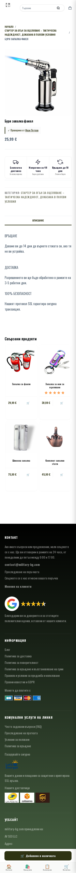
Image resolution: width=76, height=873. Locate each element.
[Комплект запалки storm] (55, 437)
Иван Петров (32, 130)
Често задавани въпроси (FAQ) (23, 726)
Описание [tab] (38, 220)
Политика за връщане (18, 746)
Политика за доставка (18, 656)
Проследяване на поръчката (22, 572)
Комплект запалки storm (54, 462)
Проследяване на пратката (21, 733)
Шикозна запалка (21, 460)
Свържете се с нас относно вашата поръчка (31, 578)
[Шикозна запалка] (21, 437)
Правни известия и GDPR (20, 682)
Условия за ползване (17, 739)
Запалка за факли (21, 384)
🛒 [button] (28, 403)
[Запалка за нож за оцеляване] (55, 360)
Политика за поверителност (22, 662)
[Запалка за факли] (21, 360)
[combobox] (37, 8)
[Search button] (58, 8)
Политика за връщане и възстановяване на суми (34, 669)
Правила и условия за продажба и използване (32, 675)
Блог (7, 649)
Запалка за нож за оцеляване (54, 385)
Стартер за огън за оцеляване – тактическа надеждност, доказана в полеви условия (35, 197)
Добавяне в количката (41, 856)
